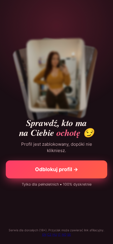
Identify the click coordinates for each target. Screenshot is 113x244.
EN (44, 234)
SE (69, 234)
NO (64, 234)
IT (59, 234)
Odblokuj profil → (56, 169)
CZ (49, 234)
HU (54, 234)
